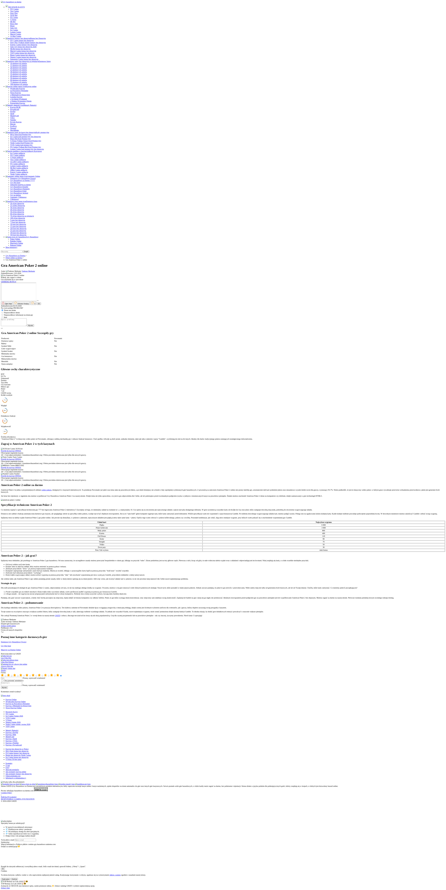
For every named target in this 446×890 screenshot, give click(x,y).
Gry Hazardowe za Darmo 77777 (22, 180)
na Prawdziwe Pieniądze (19, 91)
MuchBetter (14, 130)
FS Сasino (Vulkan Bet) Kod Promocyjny (25, 147)
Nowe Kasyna (15, 93)
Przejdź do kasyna (8, 451)
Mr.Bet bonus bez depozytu (20, 49)
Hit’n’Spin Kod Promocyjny (20, 135)
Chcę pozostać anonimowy (14, 681)
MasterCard (14, 116)
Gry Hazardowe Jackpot (19, 193)
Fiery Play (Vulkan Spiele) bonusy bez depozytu (28, 43)
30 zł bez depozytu (17, 208)
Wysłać (30, 325)
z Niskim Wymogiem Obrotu (20, 101)
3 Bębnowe (14, 199)
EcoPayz (13, 126)
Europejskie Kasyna (17, 103)
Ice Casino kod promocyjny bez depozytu (25, 137)
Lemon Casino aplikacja (19, 166)
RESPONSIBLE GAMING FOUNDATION (17, 799)
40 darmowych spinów (18, 76)
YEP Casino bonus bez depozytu (22, 53)
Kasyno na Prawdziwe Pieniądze (18, 704)
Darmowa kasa (31, 201)
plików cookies (115, 875)
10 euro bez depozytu (18, 224)
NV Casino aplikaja (17, 155)
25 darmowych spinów (18, 70)
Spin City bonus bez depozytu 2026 (23, 47)
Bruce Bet (14, 24)
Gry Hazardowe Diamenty (20, 189)
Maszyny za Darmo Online (11, 650)
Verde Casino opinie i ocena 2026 (18, 724)
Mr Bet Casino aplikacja (19, 168)
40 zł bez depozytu (17, 210)
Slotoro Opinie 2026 (13, 722)
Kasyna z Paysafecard (14, 745)
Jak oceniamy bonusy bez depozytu (19, 774)
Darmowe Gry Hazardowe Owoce (23, 178)
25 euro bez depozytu (18, 231)
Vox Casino (14, 11)
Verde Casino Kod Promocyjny (21, 143)
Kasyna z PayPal (12, 732)
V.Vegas (13, 20)
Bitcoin (13, 124)
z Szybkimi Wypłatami (18, 99)
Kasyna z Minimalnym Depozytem (18, 706)
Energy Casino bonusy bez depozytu (23, 45)
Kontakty (9, 763)
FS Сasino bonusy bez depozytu (17, 753)
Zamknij (14, 879)
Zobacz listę (5, 888)
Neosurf (13, 128)
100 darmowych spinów (19, 84)
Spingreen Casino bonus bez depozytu (24, 59)
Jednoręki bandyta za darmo (20, 185)
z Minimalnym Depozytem (20, 95)
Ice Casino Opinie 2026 (14, 716)
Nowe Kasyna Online (14, 708)
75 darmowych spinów (18, 82)
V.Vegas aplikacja (16, 157)
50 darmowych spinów (18, 78)
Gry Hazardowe (32, 237)
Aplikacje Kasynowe (34, 151)
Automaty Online (33, 176)
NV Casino (14, 9)
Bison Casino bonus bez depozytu (22, 55)
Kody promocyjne (42, 132)
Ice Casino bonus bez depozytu (17, 757)
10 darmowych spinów (18, 63)
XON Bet (13, 15)
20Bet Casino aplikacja (18, 170)
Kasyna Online (11, 700)
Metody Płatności (30, 105)
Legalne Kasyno (16, 97)
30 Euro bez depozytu (18, 233)
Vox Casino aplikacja (18, 160)
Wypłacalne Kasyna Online (16, 702)
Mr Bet (12, 22)
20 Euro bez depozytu (18, 229)
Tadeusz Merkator (28, 271)
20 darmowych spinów (18, 68)
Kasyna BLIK (15, 107)
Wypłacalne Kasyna (17, 89)
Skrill (12, 114)
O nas (8, 765)
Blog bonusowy (11, 247)
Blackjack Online (16, 243)
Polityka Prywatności (8, 797)
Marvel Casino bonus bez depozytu (23, 51)
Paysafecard (14, 109)
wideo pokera (46, 490)
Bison (12, 26)
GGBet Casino (15, 36)
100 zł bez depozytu (17, 218)
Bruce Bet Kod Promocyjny (20, 139)
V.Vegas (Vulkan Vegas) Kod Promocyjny (25, 141)
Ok (3, 869)
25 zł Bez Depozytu (17, 206)
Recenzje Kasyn (12, 712)
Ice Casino (14, 30)
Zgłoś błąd (8, 304)
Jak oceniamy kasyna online (16, 772)
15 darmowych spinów (18, 66)
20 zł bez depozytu (17, 203)
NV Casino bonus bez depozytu (22, 40)
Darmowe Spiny (45, 61)
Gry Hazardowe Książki (19, 187)
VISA (12, 118)
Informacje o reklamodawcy (16, 778)
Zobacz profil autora (8, 626)
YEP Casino (10, 726)
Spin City (13, 28)
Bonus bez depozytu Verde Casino (18, 755)
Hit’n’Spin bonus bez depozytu (17, 751)
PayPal (12, 112)
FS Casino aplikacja (17, 164)
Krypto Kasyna (15, 122)
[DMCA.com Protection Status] (41, 791)
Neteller (13, 120)
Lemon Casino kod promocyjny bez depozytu (27, 149)
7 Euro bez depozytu (17, 222)
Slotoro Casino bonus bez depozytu (23, 57)
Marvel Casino (15, 34)
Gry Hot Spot (15, 183)
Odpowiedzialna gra (13, 776)
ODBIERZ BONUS (8, 282)
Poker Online (15, 239)
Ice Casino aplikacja (17, 153)
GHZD (57, 616)
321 (39, 304)
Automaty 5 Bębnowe (18, 197)
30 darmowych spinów (18, 72)
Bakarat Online (15, 245)
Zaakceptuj (5, 879)
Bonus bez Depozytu (38, 38)
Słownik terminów (12, 770)
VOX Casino (10, 718)
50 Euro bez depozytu (18, 235)
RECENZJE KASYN (16, 7)
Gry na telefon (15, 195)
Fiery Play (14, 13)
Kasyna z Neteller (12, 743)
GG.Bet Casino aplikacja (19, 162)
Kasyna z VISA (11, 741)
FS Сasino (14, 17)
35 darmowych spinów (18, 74)
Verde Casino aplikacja (18, 174)
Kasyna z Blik (11, 735)
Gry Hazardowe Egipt (18, 191)
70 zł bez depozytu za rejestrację (22, 216)
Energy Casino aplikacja (19, 172)
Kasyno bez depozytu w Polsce (17, 749)
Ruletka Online (15, 241)
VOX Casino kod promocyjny (21, 145)
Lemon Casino (15, 32)
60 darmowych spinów (18, 80)
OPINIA (18, 451)
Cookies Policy (6, 793)
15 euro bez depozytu (18, 226)
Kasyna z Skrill (11, 739)
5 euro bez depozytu (17, 220)
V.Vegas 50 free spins (13, 759)
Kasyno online (31, 86)
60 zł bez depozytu (17, 214)
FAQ (7, 768)
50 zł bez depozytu (17, 212)
